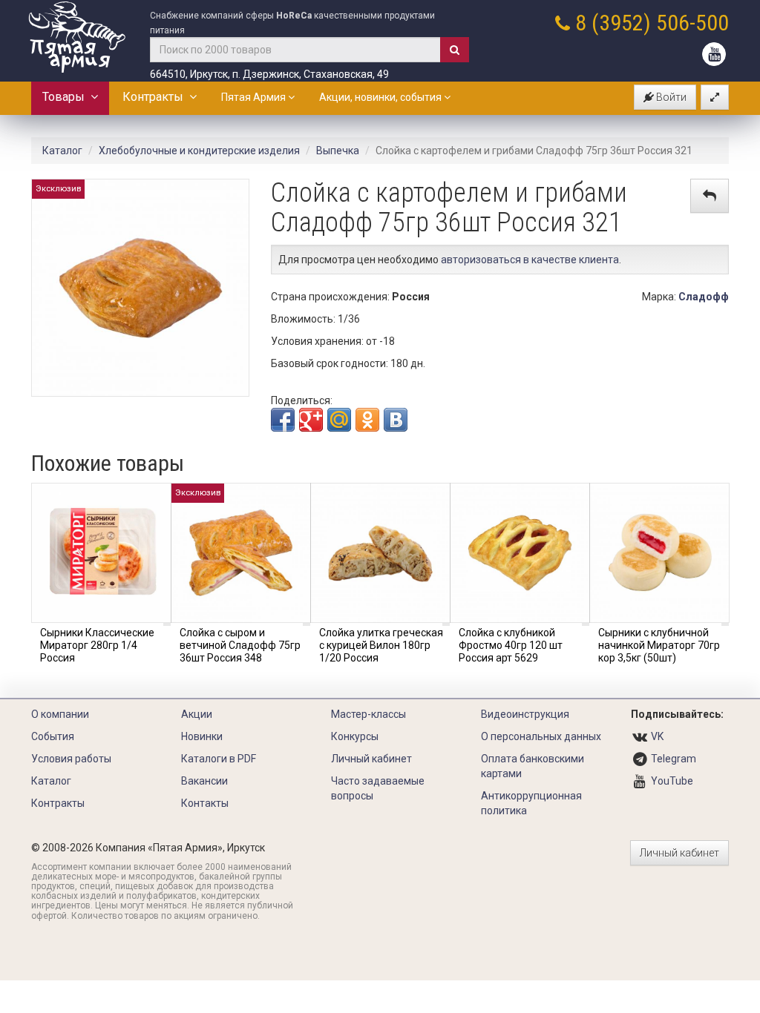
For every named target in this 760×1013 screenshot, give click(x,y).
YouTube (672, 781)
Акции (196, 714)
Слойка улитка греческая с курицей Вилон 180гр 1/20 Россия (381, 645)
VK (657, 736)
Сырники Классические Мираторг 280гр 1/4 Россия (97, 645)
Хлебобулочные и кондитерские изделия (199, 150)
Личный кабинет (371, 759)
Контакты (205, 803)
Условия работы (71, 759)
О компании (60, 714)
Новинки (202, 736)
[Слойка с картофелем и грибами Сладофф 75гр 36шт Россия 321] (140, 287)
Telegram (673, 759)
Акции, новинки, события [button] (381, 97)
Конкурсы (355, 736)
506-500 (692, 23)
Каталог (62, 150)
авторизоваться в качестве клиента (530, 259)
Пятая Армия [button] (254, 97)
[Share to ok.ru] (367, 420)
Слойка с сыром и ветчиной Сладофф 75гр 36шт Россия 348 (240, 645)
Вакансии (204, 781)
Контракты (155, 97)
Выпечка (337, 150)
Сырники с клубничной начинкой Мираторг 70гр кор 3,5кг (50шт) (659, 645)
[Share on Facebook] (283, 420)
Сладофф (703, 297)
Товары (66, 97)
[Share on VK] (395, 420)
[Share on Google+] (311, 420)
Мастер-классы (368, 714)
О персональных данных (541, 736)
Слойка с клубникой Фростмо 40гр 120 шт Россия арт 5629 (511, 645)
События (52, 736)
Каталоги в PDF (218, 759)
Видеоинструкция (525, 714)
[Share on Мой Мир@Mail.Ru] (339, 420)
